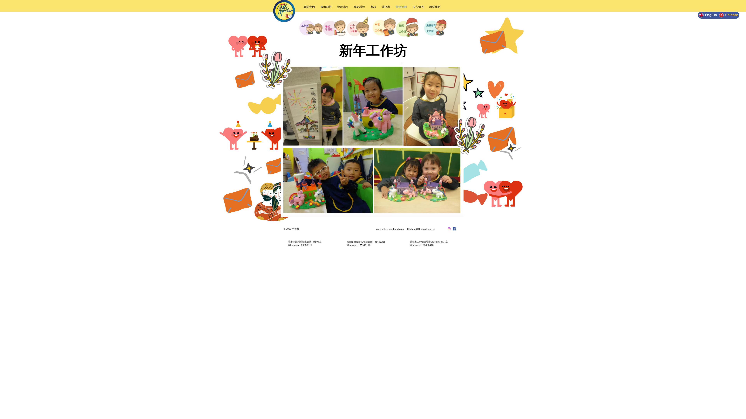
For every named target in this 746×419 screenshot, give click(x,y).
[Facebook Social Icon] (454, 228)
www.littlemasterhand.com (390, 229)
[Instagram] (449, 228)
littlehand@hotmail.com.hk (421, 229)
